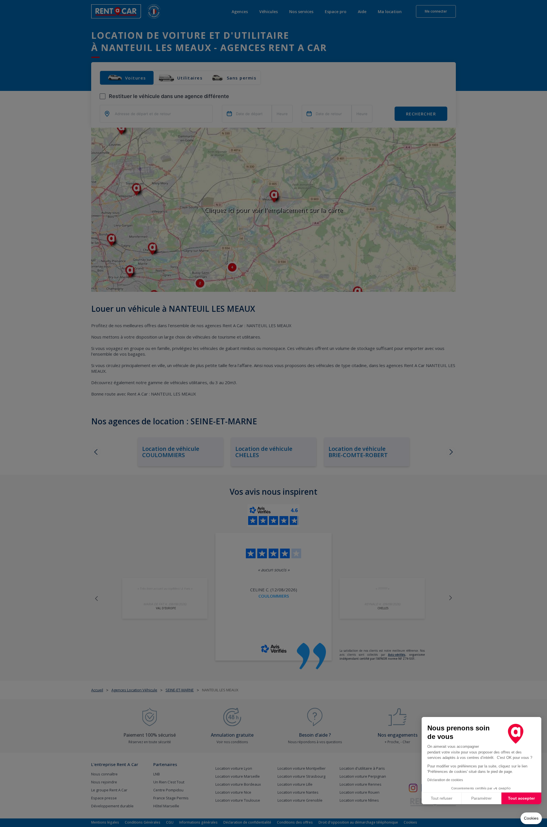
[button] (531, 818)
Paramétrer (481, 798)
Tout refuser (441, 798)
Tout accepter (521, 798)
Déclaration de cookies (445, 780)
